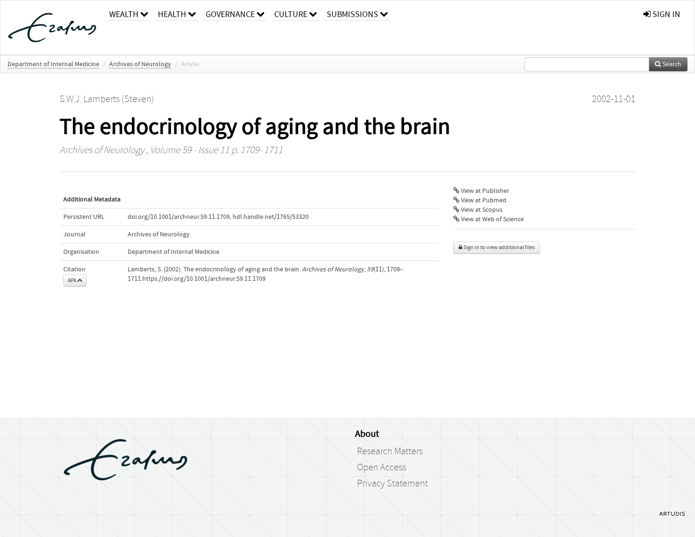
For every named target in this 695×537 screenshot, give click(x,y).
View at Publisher (484, 191)
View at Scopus (481, 210)
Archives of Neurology (140, 64)
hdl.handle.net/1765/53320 (271, 217)
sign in (665, 14)
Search (671, 64)
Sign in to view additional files (498, 247)
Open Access (381, 467)
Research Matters (390, 451)
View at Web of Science (492, 219)
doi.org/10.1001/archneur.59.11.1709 (179, 217)
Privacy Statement (392, 483)
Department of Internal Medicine (53, 64)
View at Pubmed (483, 200)
